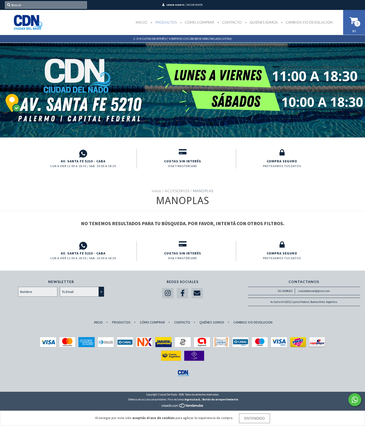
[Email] (197, 293)
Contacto (231, 22)
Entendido (254, 418)
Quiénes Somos (263, 22)
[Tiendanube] (182, 407)
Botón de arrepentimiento (220, 399)
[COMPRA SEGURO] (282, 154)
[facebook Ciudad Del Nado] (182, 293)
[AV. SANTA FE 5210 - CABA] (83, 154)
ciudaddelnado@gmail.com (314, 291)
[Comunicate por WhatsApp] (354, 399)
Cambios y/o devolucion (308, 22)
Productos (165, 22)
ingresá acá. (192, 399)
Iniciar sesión (194, 4)
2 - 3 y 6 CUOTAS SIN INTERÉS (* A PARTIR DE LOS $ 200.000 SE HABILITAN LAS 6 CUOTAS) (182, 38)
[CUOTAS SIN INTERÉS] (182, 154)
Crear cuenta (175, 4)
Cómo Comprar (199, 22)
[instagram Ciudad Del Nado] (168, 293)
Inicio (141, 22)
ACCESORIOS (177, 191)
